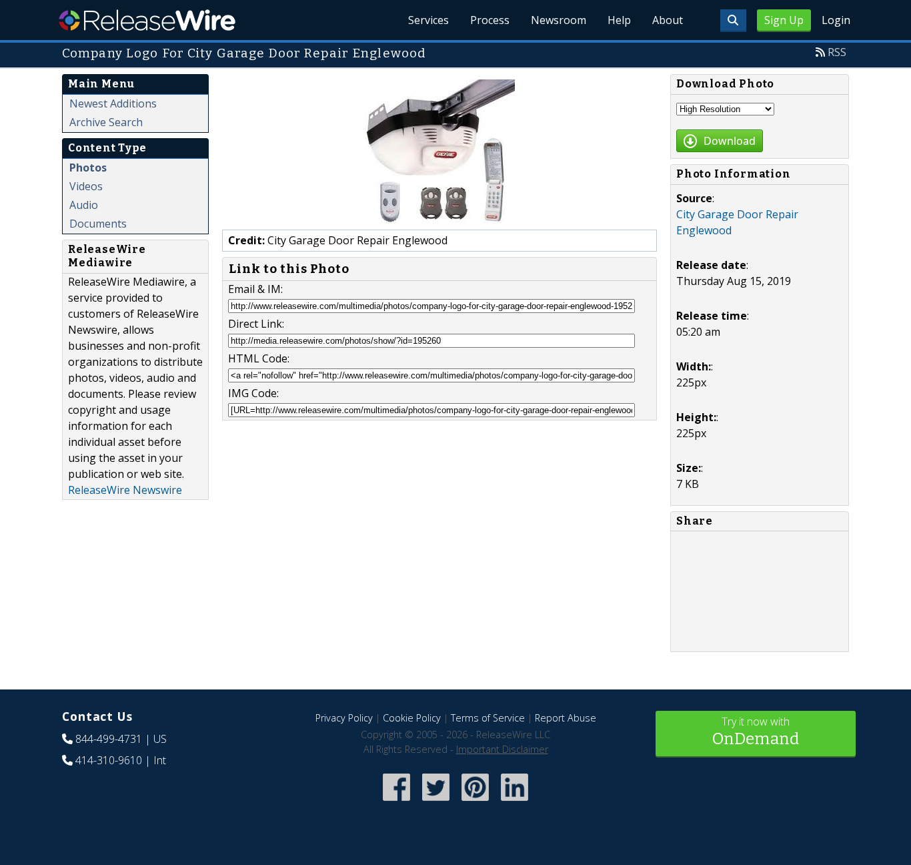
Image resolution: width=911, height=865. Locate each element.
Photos (88, 167)
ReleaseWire (147, 20)
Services (428, 20)
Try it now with (755, 731)
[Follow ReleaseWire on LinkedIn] (514, 802)
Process (490, 20)
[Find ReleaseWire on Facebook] (396, 802)
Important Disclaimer (502, 749)
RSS (837, 52)
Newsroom (558, 20)
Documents (98, 223)
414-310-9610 (108, 760)
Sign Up (784, 20)
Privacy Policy (344, 717)
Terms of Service (488, 717)
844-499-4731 (108, 739)
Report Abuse (565, 717)
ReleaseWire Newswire (125, 490)
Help (619, 20)
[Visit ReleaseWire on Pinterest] (475, 802)
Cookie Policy (412, 717)
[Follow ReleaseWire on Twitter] (435, 802)
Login (836, 20)
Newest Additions (113, 103)
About (667, 20)
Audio (83, 205)
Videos (86, 186)
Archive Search (106, 122)
